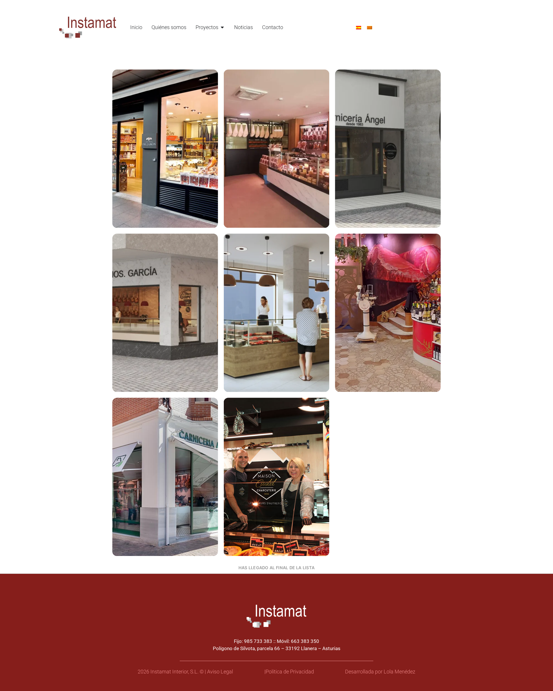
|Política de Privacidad (289, 672)
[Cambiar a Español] (358, 27)
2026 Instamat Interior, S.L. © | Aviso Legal (185, 672)
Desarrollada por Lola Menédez (380, 672)
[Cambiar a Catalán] (369, 27)
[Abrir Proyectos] (222, 27)
